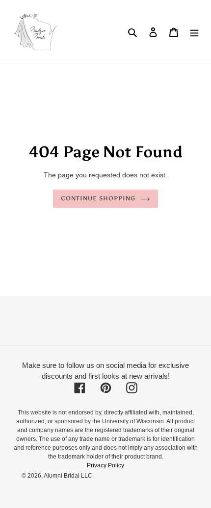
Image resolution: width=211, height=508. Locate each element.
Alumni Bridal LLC (68, 475)
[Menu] (194, 32)
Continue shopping (98, 198)
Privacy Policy (105, 465)
